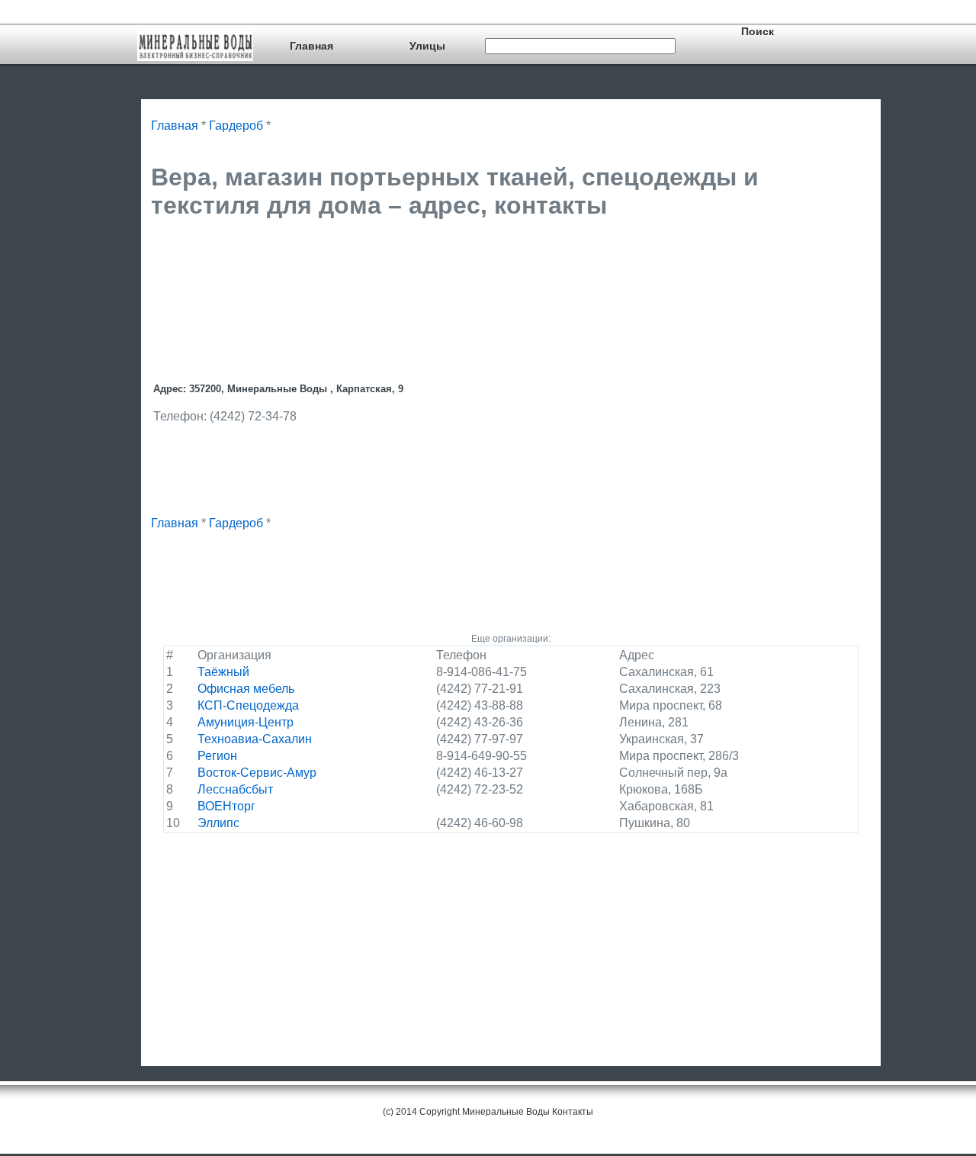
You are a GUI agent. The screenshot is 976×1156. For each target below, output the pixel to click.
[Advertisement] (428, 270)
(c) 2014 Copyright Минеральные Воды (466, 1111)
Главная (311, 46)
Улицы (427, 46)
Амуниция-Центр (245, 722)
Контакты (572, 1111)
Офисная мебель (245, 688)
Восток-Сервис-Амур (256, 772)
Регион (217, 755)
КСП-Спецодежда (248, 705)
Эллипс (218, 822)
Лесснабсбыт (235, 789)
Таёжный (223, 671)
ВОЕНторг (226, 806)
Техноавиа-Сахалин (254, 739)
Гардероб (236, 125)
